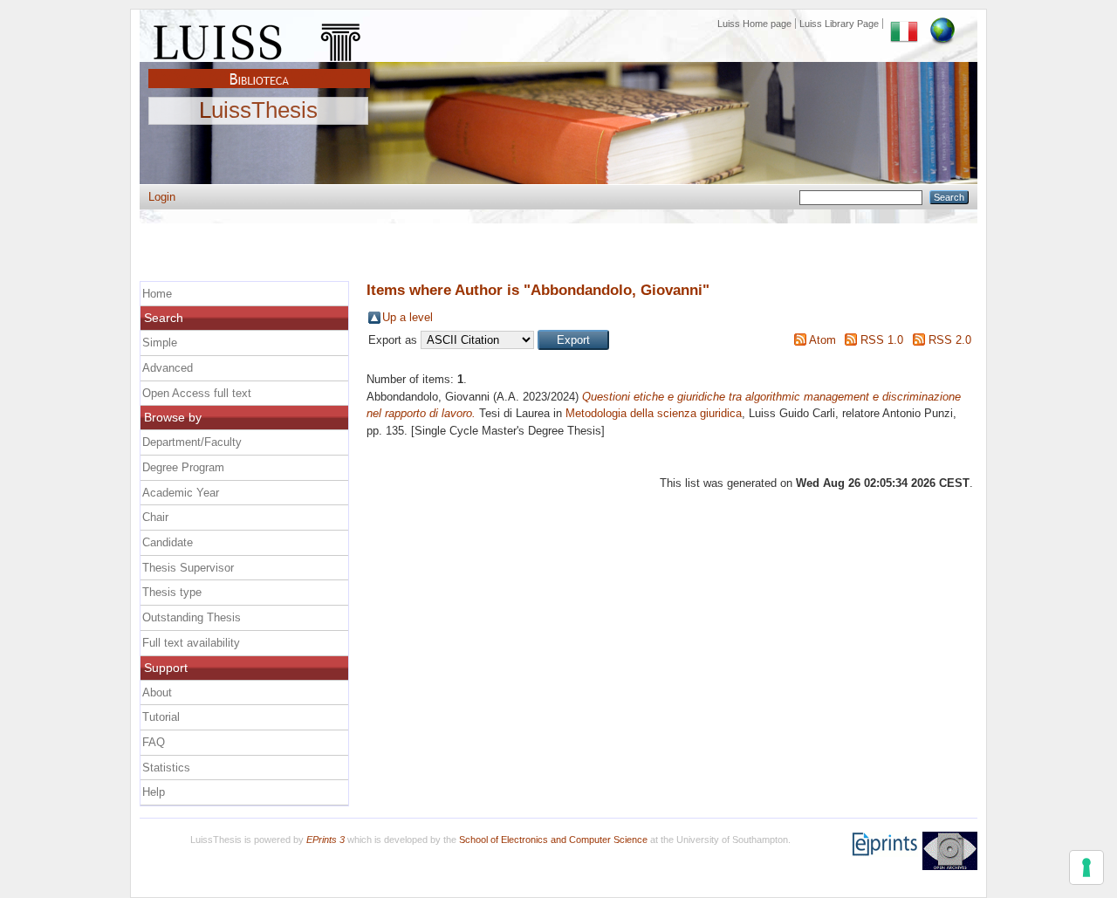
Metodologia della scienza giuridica (653, 413)
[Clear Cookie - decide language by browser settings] (942, 23)
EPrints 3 (325, 839)
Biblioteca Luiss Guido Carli (259, 68)
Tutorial (161, 716)
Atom (822, 339)
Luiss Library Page (839, 23)
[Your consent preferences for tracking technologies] (1086, 867)
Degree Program (183, 467)
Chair (155, 517)
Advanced (167, 367)
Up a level (407, 317)
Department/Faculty (192, 442)
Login (161, 196)
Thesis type (172, 592)
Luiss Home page (754, 23)
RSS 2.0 (950, 339)
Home (157, 293)
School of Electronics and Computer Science (553, 839)
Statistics (166, 767)
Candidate (167, 542)
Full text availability (191, 642)
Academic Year (180, 492)
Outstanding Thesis (191, 617)
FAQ (153, 742)
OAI (949, 851)
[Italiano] (904, 23)
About (157, 692)
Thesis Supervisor (188, 567)
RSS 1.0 (881, 339)
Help (153, 792)
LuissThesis (258, 111)
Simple (159, 342)
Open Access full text (196, 393)
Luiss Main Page (259, 38)
